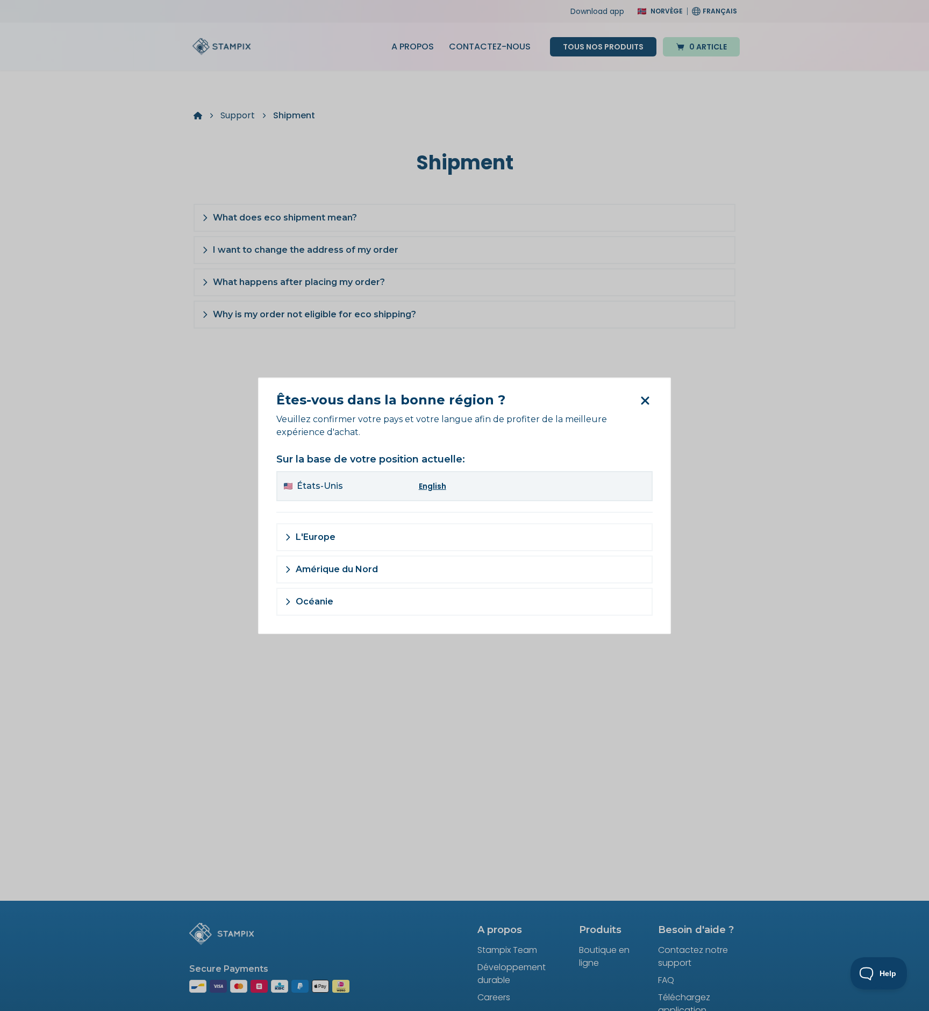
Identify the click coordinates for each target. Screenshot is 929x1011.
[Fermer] (644, 400)
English (432, 486)
